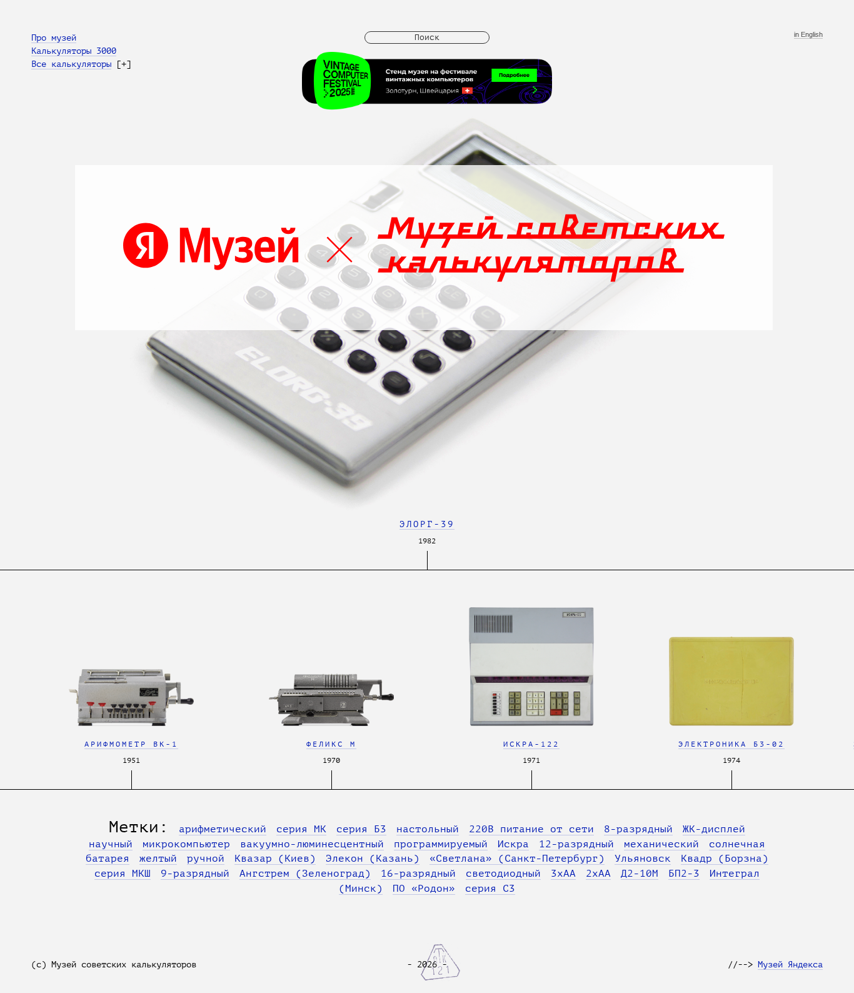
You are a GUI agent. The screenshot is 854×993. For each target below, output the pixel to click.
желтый (158, 858)
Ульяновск (643, 858)
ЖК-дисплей (714, 829)
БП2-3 (684, 873)
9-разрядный (195, 873)
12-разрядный (576, 844)
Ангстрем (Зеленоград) (305, 873)
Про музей (53, 38)
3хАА (563, 873)
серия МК (301, 829)
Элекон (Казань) (372, 858)
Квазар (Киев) (275, 858)
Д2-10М (639, 873)
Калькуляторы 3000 (73, 51)
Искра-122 (531, 744)
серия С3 (490, 888)
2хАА (598, 873)
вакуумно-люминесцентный (312, 844)
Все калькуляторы (71, 64)
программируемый (441, 844)
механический (661, 844)
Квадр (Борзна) (724, 858)
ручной (205, 858)
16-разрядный (418, 873)
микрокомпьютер (186, 844)
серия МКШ (122, 873)
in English (808, 34)
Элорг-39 (427, 524)
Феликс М (331, 744)
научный (111, 844)
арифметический (222, 829)
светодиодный (503, 873)
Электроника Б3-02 (731, 744)
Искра (513, 844)
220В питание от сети (531, 829)
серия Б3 (361, 829)
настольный (427, 829)
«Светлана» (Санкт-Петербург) (517, 858)
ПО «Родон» (424, 888)
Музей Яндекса (790, 964)
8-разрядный (638, 829)
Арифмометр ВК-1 (131, 744)
